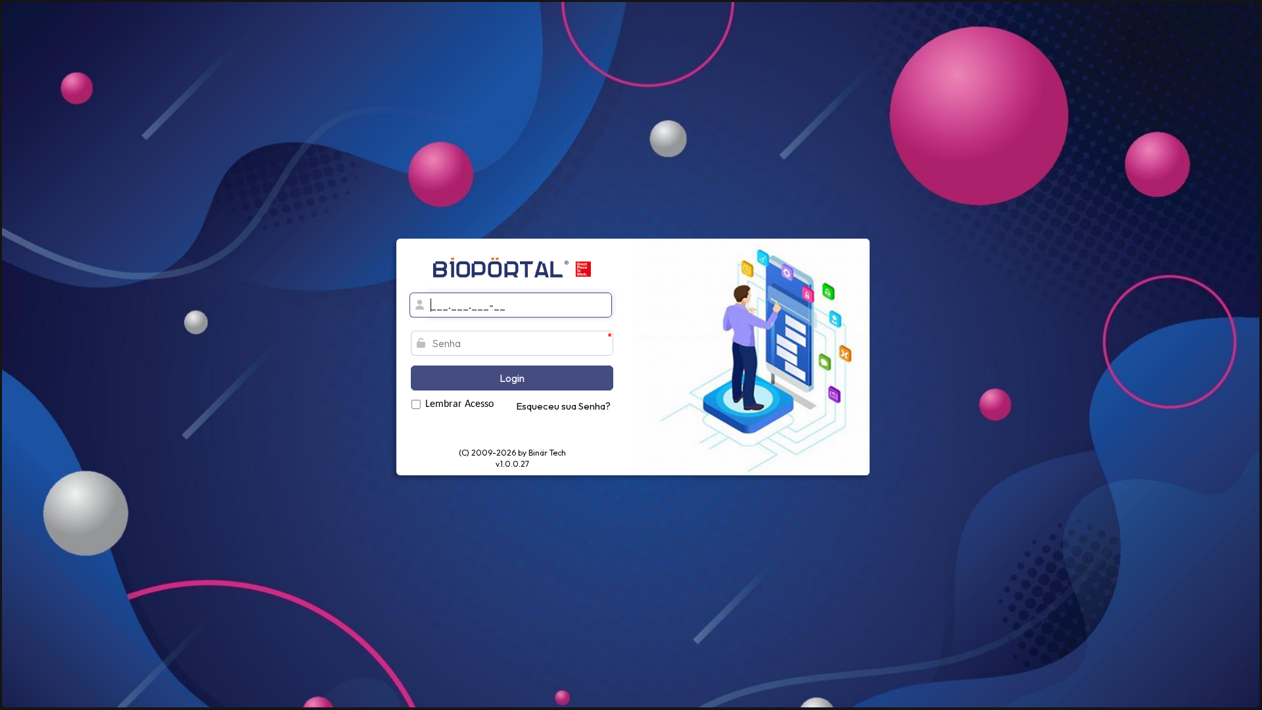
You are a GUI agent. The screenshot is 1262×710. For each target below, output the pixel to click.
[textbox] (519, 305)
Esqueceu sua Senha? (563, 406)
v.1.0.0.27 (512, 464)
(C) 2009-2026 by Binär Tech (512, 453)
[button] (512, 378)
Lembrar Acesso (459, 404)
